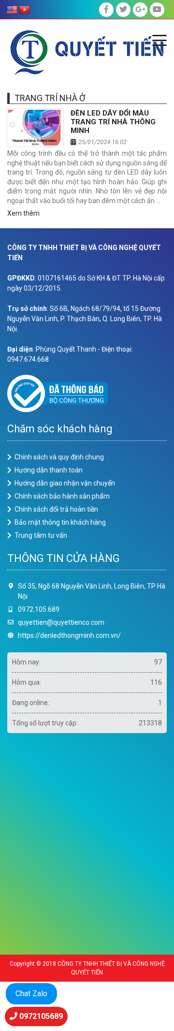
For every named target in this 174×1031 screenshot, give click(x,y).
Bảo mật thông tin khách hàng (60, 522)
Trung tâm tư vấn (40, 535)
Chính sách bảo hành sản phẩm (62, 496)
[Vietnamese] (24, 10)
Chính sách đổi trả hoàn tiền (56, 509)
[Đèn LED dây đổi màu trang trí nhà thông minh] (35, 128)
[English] (12, 10)
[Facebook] (106, 9)
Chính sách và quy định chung (59, 457)
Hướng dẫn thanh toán (48, 470)
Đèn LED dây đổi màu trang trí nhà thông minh (113, 122)
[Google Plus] (140, 9)
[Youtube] (157, 9)
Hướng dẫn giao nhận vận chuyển (64, 483)
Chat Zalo (31, 993)
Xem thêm (23, 213)
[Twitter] (123, 9)
